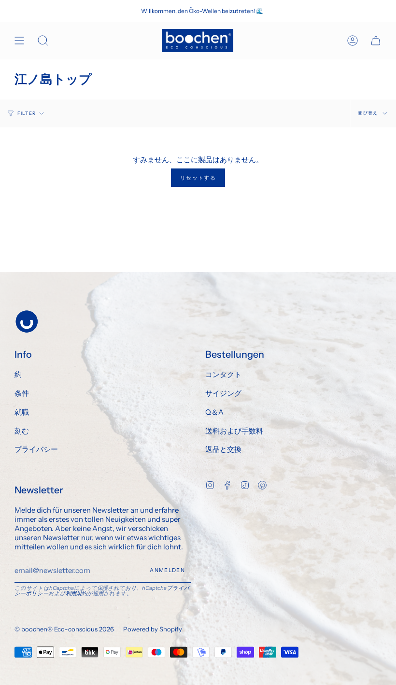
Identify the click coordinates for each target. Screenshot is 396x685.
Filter (26, 113)
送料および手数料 (234, 430)
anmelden (167, 570)
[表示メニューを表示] (19, 40)
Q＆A (214, 412)
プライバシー (36, 449)
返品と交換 (223, 449)
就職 (21, 412)
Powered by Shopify (152, 629)
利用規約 (76, 593)
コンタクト (223, 374)
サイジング (223, 393)
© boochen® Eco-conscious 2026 (64, 629)
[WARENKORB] (376, 40)
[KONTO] (352, 40)
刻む (21, 430)
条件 (21, 393)
